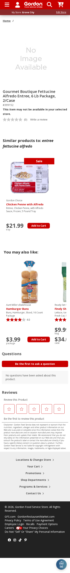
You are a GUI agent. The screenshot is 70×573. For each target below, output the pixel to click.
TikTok (20, 540)
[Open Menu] (7, 4)
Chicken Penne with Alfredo (24, 202)
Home (7, 21)
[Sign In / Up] (17, 5)
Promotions (33, 473)
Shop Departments (33, 480)
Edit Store (61, 12)
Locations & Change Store (33, 459)
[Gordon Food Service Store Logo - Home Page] (33, 5)
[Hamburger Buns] (29, 282)
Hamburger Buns (18, 307)
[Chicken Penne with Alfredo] (29, 177)
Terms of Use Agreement (38, 520)
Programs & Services (33, 486)
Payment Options (47, 524)
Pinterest (25, 540)
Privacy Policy (13, 520)
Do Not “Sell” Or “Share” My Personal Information (35, 531)
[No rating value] (13, 119)
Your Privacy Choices (35, 528)
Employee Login (14, 524)
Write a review (38, 119)
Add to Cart (38, 225)
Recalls (30, 524)
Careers (9, 528)
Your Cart (33, 466)
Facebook (9, 540)
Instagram (15, 540)
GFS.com (10, 516)
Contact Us (33, 493)
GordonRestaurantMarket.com (36, 516)
